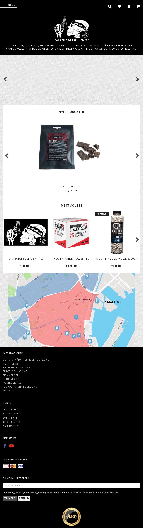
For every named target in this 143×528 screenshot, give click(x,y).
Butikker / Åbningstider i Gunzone (26, 359)
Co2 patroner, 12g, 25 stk (71, 258)
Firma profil (11, 375)
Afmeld (24, 498)
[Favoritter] (119, 6)
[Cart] (138, 6)
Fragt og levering (15, 371)
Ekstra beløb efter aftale (26, 258)
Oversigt (9, 390)
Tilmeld (9, 498)
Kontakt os (11, 363)
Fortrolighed (12, 382)
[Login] (129, 6)
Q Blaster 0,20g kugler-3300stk (117, 258)
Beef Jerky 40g (71, 186)
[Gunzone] (71, 26)
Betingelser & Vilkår (16, 367)
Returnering (11, 379)
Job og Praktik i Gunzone (20, 386)
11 (93, 100)
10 (89, 100)
